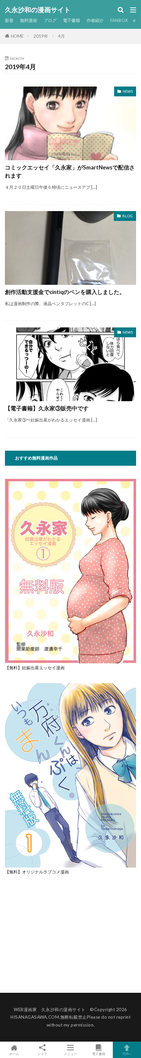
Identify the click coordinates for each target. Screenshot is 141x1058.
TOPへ (126, 1053)
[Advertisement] (60, 933)
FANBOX (119, 20)
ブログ (50, 20)
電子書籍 (71, 20)
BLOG (127, 216)
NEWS (128, 91)
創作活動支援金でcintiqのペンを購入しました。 (65, 292)
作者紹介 (95, 20)
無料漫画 (28, 20)
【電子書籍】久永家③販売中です (47, 408)
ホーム (14, 1053)
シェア (42, 1054)
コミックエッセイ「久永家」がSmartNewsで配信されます (70, 171)
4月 (61, 36)
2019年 (40, 36)
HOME (17, 36)
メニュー (70, 1053)
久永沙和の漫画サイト (37, 10)
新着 (9, 20)
